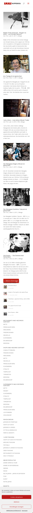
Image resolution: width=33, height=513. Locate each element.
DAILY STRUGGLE (8, 456)
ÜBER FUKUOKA (8, 450)
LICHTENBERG (7, 412)
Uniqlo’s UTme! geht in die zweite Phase (18, 292)
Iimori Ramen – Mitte (13, 312)
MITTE (5, 324)
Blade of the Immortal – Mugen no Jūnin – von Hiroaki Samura (14, 33)
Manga (20, 36)
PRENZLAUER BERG (9, 327)
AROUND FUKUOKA (9, 442)
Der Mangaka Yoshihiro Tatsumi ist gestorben (15, 210)
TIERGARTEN (7, 374)
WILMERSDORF (7, 340)
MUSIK (5, 471)
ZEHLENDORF (7, 415)
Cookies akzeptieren (16, 497)
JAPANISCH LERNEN (9, 427)
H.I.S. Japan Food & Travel (14, 305)
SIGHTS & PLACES (8, 424)
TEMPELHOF (7, 372)
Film (19, 122)
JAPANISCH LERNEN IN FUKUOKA (13, 448)
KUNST (5, 479)
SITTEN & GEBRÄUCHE (10, 430)
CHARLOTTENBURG (9, 350)
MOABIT (5, 391)
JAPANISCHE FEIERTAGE (10, 422)
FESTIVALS (6, 445)
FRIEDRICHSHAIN (8, 332)
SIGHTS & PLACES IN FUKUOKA (12, 440)
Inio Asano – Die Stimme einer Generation (13, 256)
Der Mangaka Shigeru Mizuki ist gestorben (14, 164)
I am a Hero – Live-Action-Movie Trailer (16, 120)
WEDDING (6, 343)
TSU (7, 36)
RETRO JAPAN (7, 482)
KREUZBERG (7, 330)
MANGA (5, 468)
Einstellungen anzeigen (16, 507)
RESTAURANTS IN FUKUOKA (11, 453)
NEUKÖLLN (6, 335)
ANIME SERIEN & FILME (10, 463)
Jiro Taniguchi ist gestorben (12, 76)
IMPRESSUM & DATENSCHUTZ (13, 510)
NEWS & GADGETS (8, 433)
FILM (4, 476)
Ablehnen (16, 502)
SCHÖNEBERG (7, 338)
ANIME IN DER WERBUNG (10, 465)
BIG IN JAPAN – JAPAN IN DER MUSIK (14, 473)
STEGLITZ (6, 369)
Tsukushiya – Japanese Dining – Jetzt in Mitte (19, 299)
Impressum (24, 510)
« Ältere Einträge (11, 281)
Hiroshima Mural (12, 285)
